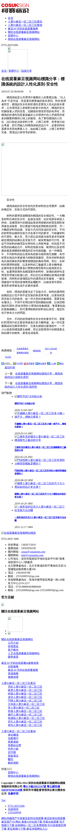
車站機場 (13, 734)
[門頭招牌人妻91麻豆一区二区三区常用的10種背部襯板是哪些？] (41, 461)
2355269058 (14, 812)
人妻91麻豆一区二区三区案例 (25, 25)
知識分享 (26, 70)
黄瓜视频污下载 (16, 828)
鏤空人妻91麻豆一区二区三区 (25, 714)
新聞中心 (13, 35)
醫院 (10, 759)
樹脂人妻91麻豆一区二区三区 (25, 693)
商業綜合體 (14, 745)
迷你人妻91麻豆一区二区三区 (25, 697)
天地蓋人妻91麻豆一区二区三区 (26, 704)
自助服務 (13, 666)
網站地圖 (6, 818)
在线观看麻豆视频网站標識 (23, 351)
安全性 (8, 357)
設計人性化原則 (51, 351)
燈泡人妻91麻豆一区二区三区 (25, 725)
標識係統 (37, 351)
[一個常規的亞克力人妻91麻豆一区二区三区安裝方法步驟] (41, 508)
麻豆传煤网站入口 (37, 828)
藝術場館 (13, 762)
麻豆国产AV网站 (11, 821)
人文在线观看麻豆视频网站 (24, 653)
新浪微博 (30, 363)
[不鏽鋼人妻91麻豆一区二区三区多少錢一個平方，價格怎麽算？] (41, 415)
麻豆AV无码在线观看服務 (23, 28)
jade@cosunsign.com (32, 555)
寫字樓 (12, 752)
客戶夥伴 (13, 649)
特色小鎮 (13, 748)
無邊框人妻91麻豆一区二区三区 (26, 718)
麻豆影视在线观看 (54, 818)
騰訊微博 (42, 363)
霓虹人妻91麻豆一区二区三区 (25, 686)
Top (3, 800)
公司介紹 (13, 642)
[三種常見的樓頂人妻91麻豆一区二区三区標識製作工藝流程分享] (41, 438)
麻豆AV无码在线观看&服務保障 (20, 663)
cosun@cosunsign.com (33, 551)
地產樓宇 (13, 738)
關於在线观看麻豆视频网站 (24, 32)
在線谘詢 (13, 809)
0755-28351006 (16, 806)
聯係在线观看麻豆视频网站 (24, 39)
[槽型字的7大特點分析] (41, 396)
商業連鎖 (13, 741)
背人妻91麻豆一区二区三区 (24, 707)
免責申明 (13, 793)
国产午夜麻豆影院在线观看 (28, 818)
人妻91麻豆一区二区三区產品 (25, 21)
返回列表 (10, 367)
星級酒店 (13, 755)
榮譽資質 (13, 656)
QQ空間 (19, 363)
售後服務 (13, 673)
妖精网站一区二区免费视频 (31, 825)
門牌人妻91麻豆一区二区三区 (25, 700)
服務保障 (13, 677)
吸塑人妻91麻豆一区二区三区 (25, 690)
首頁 (10, 18)
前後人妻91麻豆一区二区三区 (25, 711)
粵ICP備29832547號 (34, 786)
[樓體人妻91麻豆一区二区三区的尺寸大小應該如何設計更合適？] (41, 485)
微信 (62, 363)
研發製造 (13, 646)
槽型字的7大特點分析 (25, 403)
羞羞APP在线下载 (31, 821)
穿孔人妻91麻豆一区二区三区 (25, 721)
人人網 (53, 363)
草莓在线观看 (51, 821)
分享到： (8, 363)
